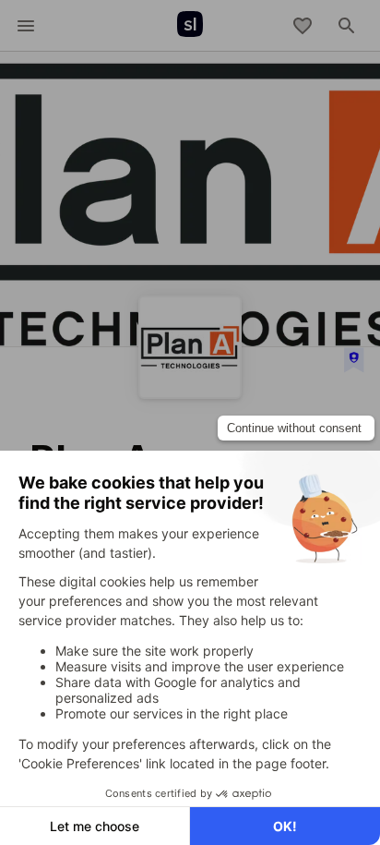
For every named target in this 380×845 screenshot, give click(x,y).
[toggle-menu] (26, 26)
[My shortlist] (302, 26)
